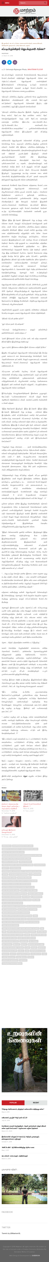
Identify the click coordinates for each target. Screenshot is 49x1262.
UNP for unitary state (10, 941)
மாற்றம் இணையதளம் (9, 957)
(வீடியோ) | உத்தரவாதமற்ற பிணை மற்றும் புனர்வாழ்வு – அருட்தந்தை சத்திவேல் (11, 806)
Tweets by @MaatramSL (11, 1233)
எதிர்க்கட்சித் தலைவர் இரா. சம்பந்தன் (13, 947)
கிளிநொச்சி (5, 45)
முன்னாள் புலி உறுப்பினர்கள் (10, 960)
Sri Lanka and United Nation (12, 903)
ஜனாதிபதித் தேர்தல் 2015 (10, 951)
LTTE (30, 874)
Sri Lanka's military (34, 906)
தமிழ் (26, 951)
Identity (5, 868)
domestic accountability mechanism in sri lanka (20, 849)
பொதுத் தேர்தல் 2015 (23, 954)
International (15, 868)
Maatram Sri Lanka (9, 877)
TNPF (4, 931)
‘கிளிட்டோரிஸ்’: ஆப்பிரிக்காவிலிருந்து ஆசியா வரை (18, 1147)
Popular (13, 1103)
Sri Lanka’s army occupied (27, 909)
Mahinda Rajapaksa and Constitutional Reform (20, 881)
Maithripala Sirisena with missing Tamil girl (18, 887)
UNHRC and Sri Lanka (38, 935)
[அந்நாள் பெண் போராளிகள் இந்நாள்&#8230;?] (33, 795)
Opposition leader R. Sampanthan (14, 893)
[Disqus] (24, 995)
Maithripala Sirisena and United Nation (16, 884)
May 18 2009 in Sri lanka (11, 890)
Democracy (7, 846)
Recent (36, 1103)
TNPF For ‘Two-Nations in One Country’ (21, 931)
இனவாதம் (16, 944)
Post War (26, 897)
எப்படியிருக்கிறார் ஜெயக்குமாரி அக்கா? (23, 49)
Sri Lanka (36, 900)
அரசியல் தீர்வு (24, 941)
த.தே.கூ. (21, 951)
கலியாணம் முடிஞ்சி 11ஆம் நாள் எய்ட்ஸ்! (14, 1118)
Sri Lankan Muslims (9, 909)
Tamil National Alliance (36, 919)
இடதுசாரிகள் (5, 43)
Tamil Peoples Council (10, 925)
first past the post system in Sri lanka (16, 858)
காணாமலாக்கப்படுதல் (26, 43)
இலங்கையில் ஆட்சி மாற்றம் (36, 944)
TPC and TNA (41, 931)
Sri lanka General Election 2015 (14, 906)
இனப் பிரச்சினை (7, 944)
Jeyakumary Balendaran (18, 874)
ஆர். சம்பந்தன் (34, 941)
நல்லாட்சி (12, 954)
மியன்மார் (30, 957)
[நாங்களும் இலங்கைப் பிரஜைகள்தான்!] (11, 821)
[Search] (45, 3)
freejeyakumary (25, 862)
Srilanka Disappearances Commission (16, 912)
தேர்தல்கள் (6, 954)
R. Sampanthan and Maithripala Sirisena (17, 900)
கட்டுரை (16, 43)
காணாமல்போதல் (37, 43)
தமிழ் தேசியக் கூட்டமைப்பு (37, 951)
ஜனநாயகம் (12, 45)
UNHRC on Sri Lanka (9, 938)
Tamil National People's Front (13, 922)
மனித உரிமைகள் (20, 45)
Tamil (35, 916)
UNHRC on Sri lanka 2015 (26, 938)
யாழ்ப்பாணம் (23, 960)
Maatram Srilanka (24, 877)
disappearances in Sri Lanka (23, 846)
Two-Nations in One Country (13, 935)
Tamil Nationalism (32, 922)
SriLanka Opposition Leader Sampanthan (17, 916)
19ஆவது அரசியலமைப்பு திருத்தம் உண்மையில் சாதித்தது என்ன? (23, 1109)
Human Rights (40, 865)
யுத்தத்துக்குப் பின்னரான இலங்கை (12, 963)
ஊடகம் (12, 43)
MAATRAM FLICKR (35, 69)
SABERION (36, 1256)
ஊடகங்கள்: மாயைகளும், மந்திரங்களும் (15, 1156)
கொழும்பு (34, 947)
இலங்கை (23, 944)
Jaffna (5, 874)
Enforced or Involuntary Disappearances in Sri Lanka (22, 855)
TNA (42, 928)
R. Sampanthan (36, 897)
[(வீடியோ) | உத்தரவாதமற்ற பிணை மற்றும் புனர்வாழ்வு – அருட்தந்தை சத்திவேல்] (11, 795)
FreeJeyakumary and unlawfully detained (18, 865)
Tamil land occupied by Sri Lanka (14, 919)
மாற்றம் (44, 954)
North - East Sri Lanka (29, 890)
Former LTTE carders (10, 862)
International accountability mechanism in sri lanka (22, 871)
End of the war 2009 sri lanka (13, 852)
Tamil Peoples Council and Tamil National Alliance (21, 928)
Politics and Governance (12, 897)
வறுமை (28, 45)
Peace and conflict (35, 893)
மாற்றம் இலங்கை (21, 957)
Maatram (5, 53)
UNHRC (27, 935)
